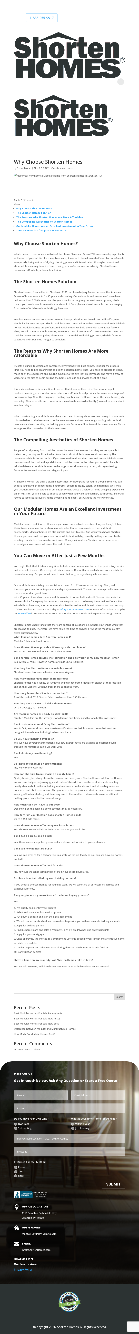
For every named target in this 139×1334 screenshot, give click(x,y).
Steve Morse (24, 168)
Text (20, 1171)
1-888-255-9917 (42, 17)
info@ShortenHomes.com (74, 609)
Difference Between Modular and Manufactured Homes (45, 1028)
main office (24, 613)
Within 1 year (82, 1123)
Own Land (23, 1123)
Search (119, 996)
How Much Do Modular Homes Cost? (34, 1034)
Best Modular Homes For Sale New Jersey (37, 1018)
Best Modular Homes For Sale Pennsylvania (38, 1013)
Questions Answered (62, 168)
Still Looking (25, 1128)
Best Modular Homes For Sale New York (36, 1023)
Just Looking (82, 1128)
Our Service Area (25, 1264)
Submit (113, 1184)
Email (21, 1175)
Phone (21, 1167)
